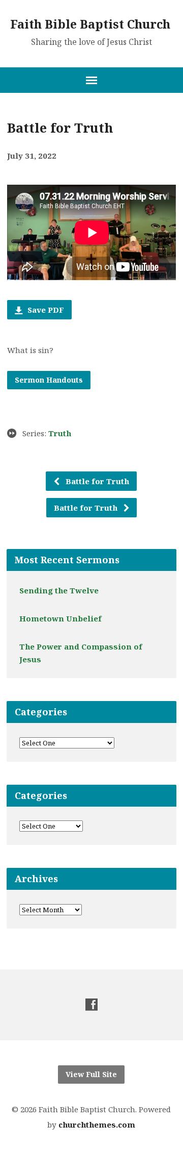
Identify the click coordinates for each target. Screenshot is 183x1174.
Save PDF (44, 310)
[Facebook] (91, 1004)
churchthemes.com (96, 1124)
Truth (59, 433)
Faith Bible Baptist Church (90, 24)
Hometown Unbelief (60, 618)
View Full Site (91, 1074)
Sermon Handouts (49, 380)
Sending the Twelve (59, 590)
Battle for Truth (96, 481)
